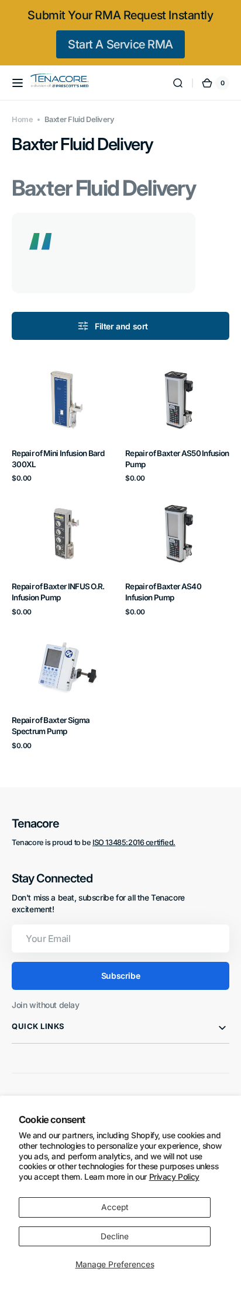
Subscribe (120, 976)
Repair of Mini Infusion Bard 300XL (58, 459)
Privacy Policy (174, 1176)
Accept (115, 1207)
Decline (115, 1236)
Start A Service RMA (120, 44)
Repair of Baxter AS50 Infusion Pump (177, 459)
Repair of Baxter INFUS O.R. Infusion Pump (58, 592)
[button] (17, 83)
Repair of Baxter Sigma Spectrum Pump (50, 725)
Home (22, 119)
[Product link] (64, 421)
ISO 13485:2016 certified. (133, 842)
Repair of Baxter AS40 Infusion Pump (163, 592)
